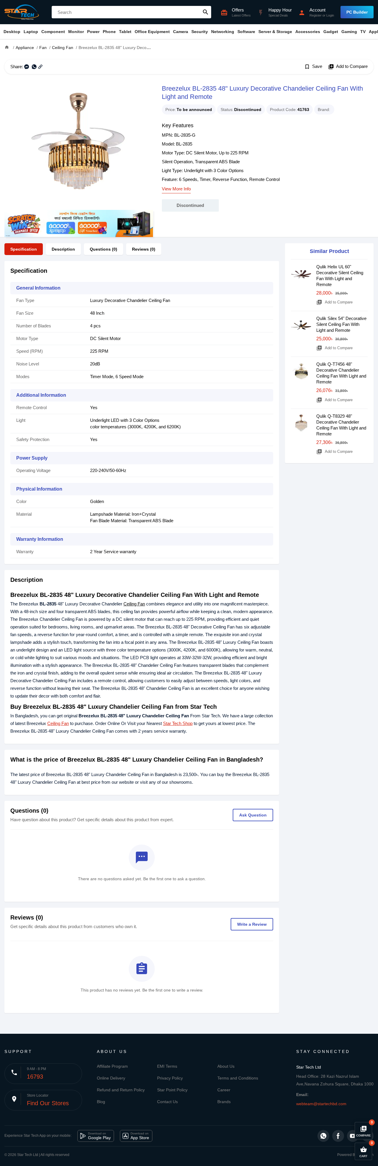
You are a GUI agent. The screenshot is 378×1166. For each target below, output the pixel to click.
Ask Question (253, 815)
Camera (180, 31)
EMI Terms (167, 1066)
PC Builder (357, 12)
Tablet (125, 31)
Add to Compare (348, 67)
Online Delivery (111, 1078)
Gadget (330, 31)
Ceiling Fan (134, 603)
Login (330, 15)
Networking (222, 31)
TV (363, 31)
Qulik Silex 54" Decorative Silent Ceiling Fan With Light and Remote (341, 324)
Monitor (76, 31)
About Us (225, 1066)
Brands (224, 1101)
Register (315, 15)
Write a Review (252, 924)
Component (53, 31)
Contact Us (167, 1101)
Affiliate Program (112, 1066)
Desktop (12, 31)
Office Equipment (152, 31)
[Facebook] (338, 1136)
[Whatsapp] (323, 1136)
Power (93, 31)
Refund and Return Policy (121, 1089)
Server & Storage (275, 31)
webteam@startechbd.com (321, 1103)
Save (313, 67)
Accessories (307, 31)
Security (199, 31)
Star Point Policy (172, 1089)
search (205, 12)
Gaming (349, 31)
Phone (109, 31)
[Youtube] (353, 1136)
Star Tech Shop (178, 723)
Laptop (31, 31)
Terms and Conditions (237, 1078)
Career (223, 1089)
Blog (101, 1101)
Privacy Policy (170, 1078)
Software (246, 31)
